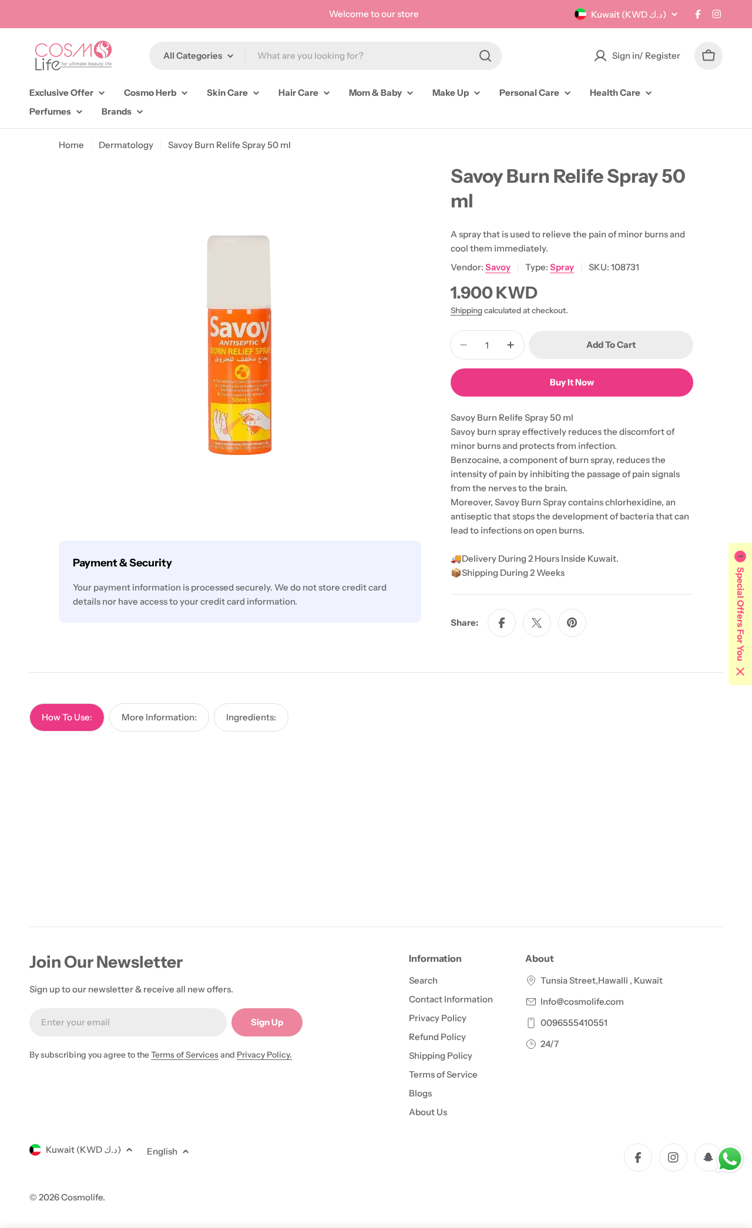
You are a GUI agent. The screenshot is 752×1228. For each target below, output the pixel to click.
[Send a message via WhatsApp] (730, 1159)
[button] (740, 614)
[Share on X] (537, 623)
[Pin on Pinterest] (572, 623)
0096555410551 (573, 1022)
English (162, 1151)
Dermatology (126, 144)
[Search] (485, 56)
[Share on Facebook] (502, 623)
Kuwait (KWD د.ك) (628, 14)
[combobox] (325, 56)
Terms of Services (185, 1054)
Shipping (466, 310)
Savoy (498, 267)
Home (71, 144)
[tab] (67, 717)
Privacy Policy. (264, 1054)
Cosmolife (82, 1197)
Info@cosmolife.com (582, 1001)
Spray (562, 267)
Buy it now (572, 382)
